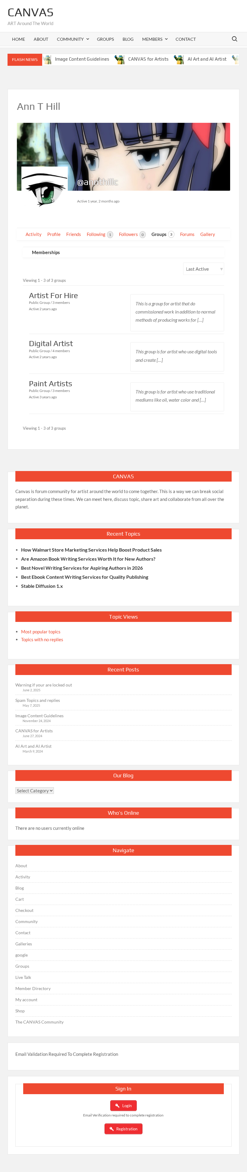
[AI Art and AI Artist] (168, 59)
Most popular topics (41, 631)
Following (99, 234)
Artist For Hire (53, 295)
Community (26, 921)
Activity (34, 234)
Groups (105, 39)
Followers (131, 234)
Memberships (46, 252)
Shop (20, 1010)
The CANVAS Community (39, 1021)
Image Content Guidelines (70, 59)
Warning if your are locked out (43, 684)
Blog (128, 39)
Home (18, 39)
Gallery (207, 234)
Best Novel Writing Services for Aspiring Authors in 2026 (82, 568)
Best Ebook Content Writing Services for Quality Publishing (84, 577)
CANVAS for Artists (136, 59)
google (21, 954)
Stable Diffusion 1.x (42, 586)
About (41, 39)
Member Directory (33, 988)
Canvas (31, 12)
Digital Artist (51, 343)
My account (26, 999)
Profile (54, 234)
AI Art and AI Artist (195, 59)
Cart (19, 899)
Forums (187, 234)
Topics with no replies (42, 639)
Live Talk (23, 977)
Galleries (23, 943)
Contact (186, 39)
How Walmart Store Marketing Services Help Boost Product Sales (91, 550)
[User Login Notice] (226, 59)
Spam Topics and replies (37, 700)
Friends (73, 234)
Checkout (24, 910)
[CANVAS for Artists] (108, 59)
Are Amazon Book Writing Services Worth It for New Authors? (88, 559)
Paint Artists (50, 383)
